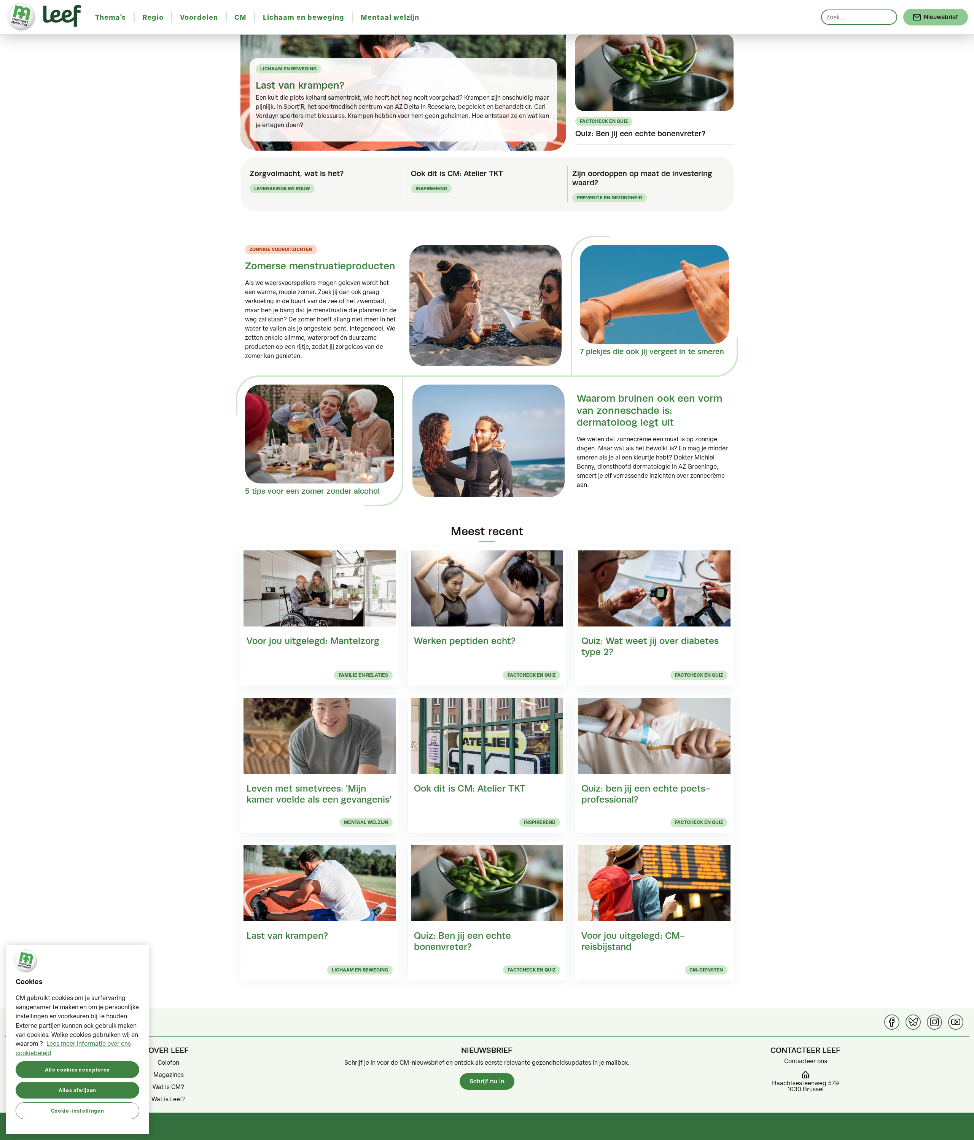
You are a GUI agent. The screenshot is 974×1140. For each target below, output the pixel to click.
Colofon (168, 1062)
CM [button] (240, 17)
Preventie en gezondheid (609, 197)
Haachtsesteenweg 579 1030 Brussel (805, 1086)
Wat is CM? (168, 1087)
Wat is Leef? (168, 1099)
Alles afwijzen (77, 1089)
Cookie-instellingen (77, 1110)
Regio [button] (153, 17)
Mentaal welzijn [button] (390, 17)
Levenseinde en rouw (282, 188)
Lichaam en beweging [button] (303, 17)
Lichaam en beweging (288, 68)
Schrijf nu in (487, 1081)
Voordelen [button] (199, 17)
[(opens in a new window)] (891, 1022)
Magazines (168, 1074)
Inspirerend (431, 188)
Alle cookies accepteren (77, 1069)
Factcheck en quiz (604, 121)
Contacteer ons (805, 1061)
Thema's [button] (110, 17)
